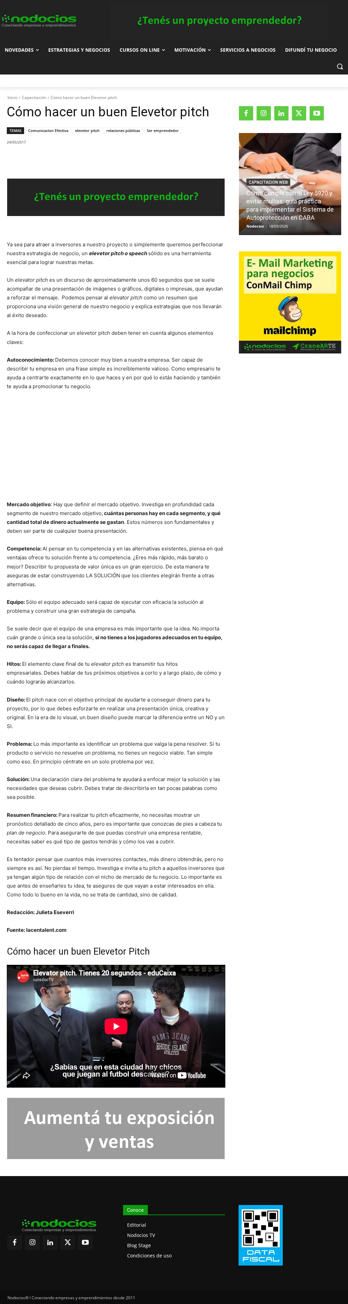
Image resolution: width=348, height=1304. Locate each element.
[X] (69, 159)
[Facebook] (54, 159)
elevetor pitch (87, 130)
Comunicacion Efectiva (48, 130)
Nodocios (255, 226)
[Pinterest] (85, 159)
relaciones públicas (123, 130)
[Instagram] (264, 113)
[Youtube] (317, 113)
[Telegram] (116, 159)
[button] (340, 66)
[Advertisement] (116, 447)
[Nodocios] (38, 21)
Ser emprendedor (163, 130)
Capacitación (34, 97)
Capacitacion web (268, 182)
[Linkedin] (101, 159)
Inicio (12, 97)
